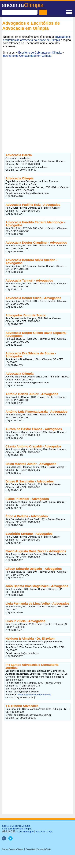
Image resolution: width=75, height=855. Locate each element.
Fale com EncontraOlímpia (17, 828)
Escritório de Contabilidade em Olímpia (27, 55)
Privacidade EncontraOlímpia (38, 849)
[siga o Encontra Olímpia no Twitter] (10, 839)
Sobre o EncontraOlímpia (16, 825)
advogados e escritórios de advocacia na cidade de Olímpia (37, 38)
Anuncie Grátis (44, 831)
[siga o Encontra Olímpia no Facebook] (4, 839)
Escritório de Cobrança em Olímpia (40, 52)
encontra (22, 5)
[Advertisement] (37, 105)
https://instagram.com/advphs (34, 694)
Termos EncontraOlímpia (12, 849)
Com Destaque (25, 831)
